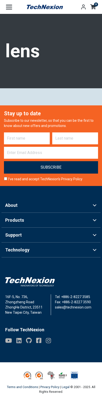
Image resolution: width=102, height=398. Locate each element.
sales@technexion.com (73, 307)
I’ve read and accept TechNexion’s (45, 179)
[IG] (48, 340)
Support (13, 235)
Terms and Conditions (22, 387)
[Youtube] (8, 340)
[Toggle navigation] (9, 7)
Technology (17, 249)
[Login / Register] (83, 7)
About (11, 205)
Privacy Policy (71, 179)
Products (14, 220)
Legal (66, 387)
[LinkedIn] (19, 340)
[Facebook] (38, 340)
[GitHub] (29, 340)
